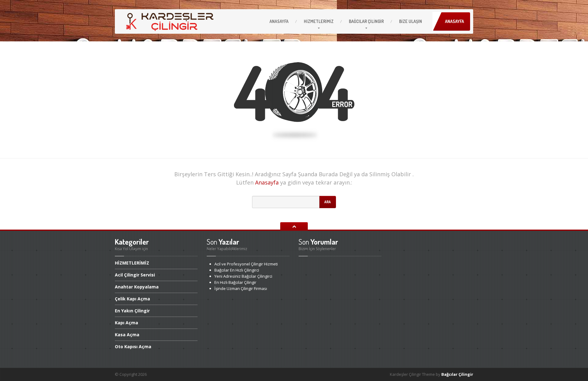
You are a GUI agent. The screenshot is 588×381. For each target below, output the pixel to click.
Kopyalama (137, 287)
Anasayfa (279, 21)
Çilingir (366, 21)
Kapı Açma (132, 299)
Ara (327, 202)
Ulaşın (410, 21)
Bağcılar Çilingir (457, 374)
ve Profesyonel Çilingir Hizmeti (246, 264)
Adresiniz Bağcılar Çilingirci (243, 276)
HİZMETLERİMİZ (132, 263)
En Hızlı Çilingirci (236, 270)
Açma (126, 323)
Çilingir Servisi (135, 275)
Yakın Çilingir (132, 311)
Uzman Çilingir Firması (240, 288)
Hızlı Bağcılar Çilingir (235, 282)
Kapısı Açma (133, 346)
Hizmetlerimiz (319, 21)
